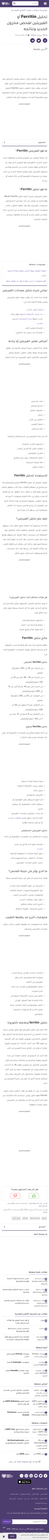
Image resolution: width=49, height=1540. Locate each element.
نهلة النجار (32, 1203)
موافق (12, 1536)
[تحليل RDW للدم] (39, 1454)
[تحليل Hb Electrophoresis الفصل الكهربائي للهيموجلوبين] (39, 1444)
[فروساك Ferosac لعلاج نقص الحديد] (39, 1355)
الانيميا (44, 1218)
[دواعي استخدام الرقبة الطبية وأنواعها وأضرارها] (39, 1282)
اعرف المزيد (35, 1537)
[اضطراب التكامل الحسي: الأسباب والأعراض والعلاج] (39, 1393)
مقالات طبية (32, 11)
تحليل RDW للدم (22, 1454)
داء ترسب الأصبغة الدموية (31, 314)
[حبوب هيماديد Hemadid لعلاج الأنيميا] (39, 1374)
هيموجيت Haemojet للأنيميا (18, 1362)
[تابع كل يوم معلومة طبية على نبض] (24, 1462)
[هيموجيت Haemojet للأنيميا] (39, 1364)
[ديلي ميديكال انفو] (6, 4)
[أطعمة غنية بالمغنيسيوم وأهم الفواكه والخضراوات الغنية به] (39, 1338)
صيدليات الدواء (35, 1218)
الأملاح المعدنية (18, 11)
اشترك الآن (7, 1522)
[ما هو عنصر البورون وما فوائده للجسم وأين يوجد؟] (39, 1320)
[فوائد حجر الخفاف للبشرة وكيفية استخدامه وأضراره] (39, 1304)
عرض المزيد (16, 1218)
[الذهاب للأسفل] (4, 1527)
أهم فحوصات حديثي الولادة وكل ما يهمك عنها (26, 281)
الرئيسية (43, 11)
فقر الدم (25, 1218)
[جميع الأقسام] (45, 2)
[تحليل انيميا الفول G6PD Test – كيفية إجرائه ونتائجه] (39, 1432)
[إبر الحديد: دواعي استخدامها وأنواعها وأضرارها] (39, 1329)
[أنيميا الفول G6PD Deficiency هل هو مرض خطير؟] (39, 1404)
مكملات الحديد (14, 818)
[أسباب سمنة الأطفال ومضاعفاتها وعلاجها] (39, 1293)
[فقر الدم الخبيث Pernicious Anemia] (39, 1414)
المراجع (42, 1227)
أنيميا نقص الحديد (35, 310)
